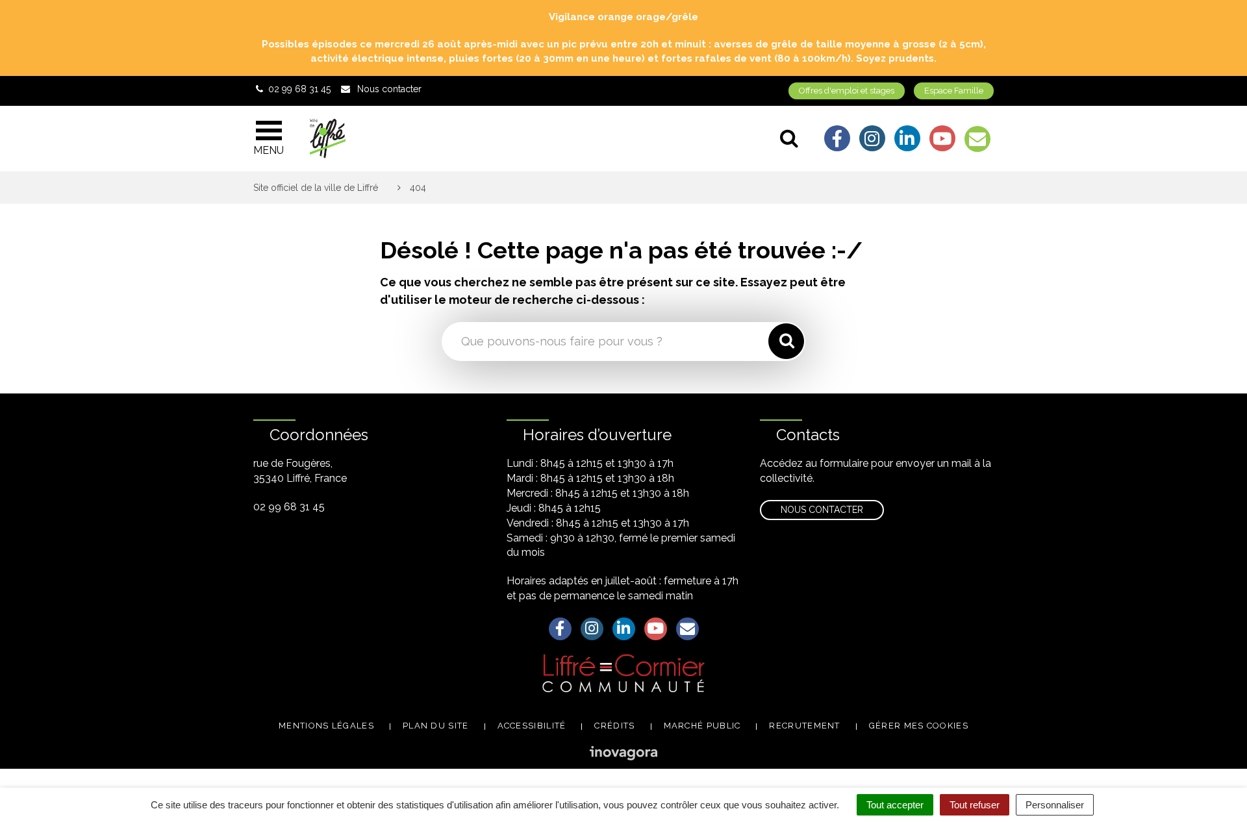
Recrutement (804, 725)
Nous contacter (822, 509)
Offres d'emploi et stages (846, 90)
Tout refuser (975, 804)
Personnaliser (1055, 804)
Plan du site (436, 725)
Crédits (614, 725)
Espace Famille (953, 90)
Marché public (702, 725)
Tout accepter (895, 804)
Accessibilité (532, 725)
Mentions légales (326, 725)
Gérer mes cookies (918, 725)
